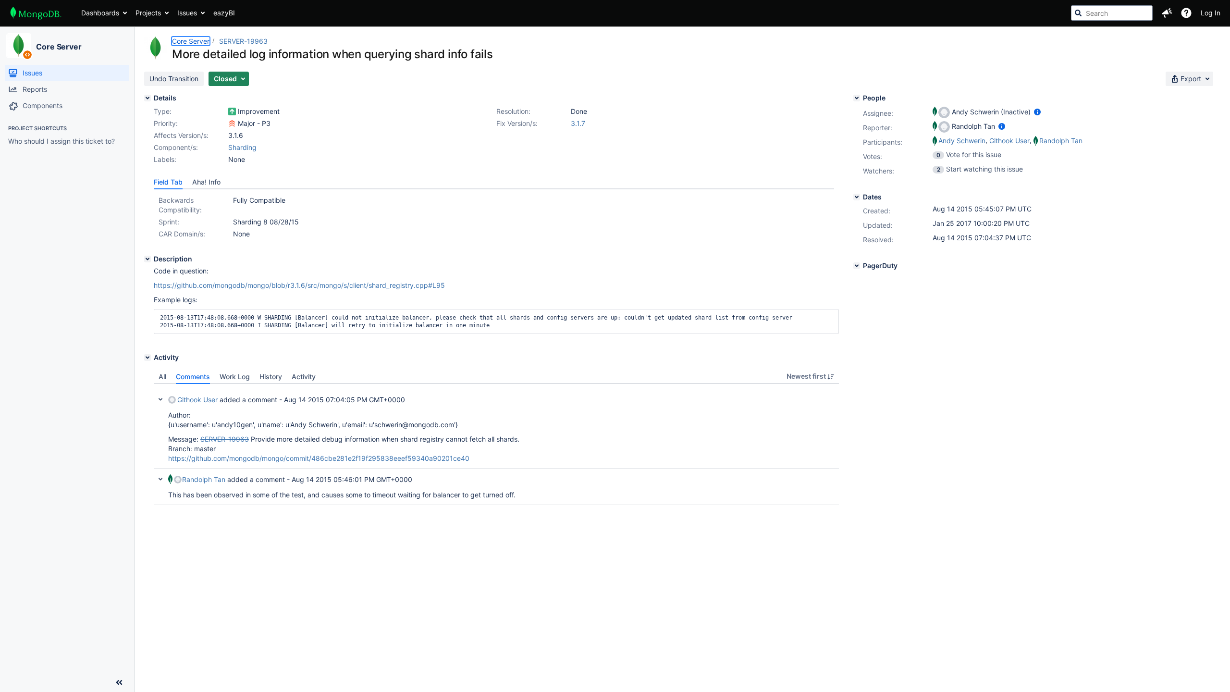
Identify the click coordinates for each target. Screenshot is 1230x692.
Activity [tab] (304, 376)
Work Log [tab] (235, 376)
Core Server (59, 46)
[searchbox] (1112, 13)
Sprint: (169, 222)
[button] (1167, 13)
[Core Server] (18, 45)
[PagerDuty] (856, 265)
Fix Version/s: (517, 123)
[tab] (168, 182)
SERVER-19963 (243, 41)
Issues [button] (187, 13)
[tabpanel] (496, 444)
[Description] (147, 259)
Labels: (165, 159)
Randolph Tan (203, 479)
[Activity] (147, 357)
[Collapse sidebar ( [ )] (119, 682)
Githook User (197, 399)
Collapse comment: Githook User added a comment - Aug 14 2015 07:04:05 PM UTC (160, 399)
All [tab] (162, 376)
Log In (1210, 13)
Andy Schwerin (961, 140)
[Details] (147, 98)
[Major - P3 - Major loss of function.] (232, 123)
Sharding (242, 147)
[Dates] (856, 197)
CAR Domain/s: (182, 234)
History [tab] (270, 376)
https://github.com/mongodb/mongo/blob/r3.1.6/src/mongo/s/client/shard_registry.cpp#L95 (299, 285)
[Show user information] (1037, 112)
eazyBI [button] (224, 13)
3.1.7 (578, 123)
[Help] (1186, 13)
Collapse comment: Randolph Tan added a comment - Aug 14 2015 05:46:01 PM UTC (160, 479)
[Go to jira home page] (36, 13)
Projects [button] (148, 13)
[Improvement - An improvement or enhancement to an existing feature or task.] (232, 111)
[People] (856, 98)
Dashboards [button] (100, 13)
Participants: (882, 142)
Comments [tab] (193, 376)
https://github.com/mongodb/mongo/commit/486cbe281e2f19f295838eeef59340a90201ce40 (318, 458)
